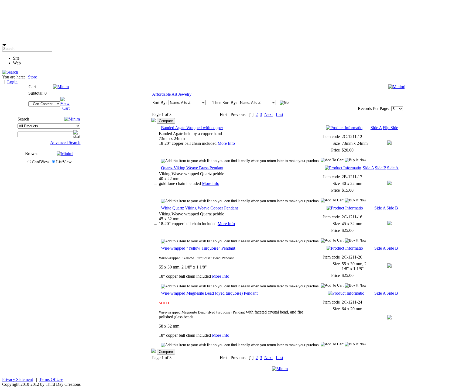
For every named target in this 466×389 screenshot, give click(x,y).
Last (279, 114)
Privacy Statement (17, 379)
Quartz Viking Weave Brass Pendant (192, 168)
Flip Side (390, 127)
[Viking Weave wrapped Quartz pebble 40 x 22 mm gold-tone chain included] (389, 183)
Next (268, 114)
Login (12, 82)
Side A (376, 127)
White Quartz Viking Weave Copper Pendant (199, 208)
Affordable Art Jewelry (171, 94)
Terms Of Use (51, 379)
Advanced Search (65, 142)
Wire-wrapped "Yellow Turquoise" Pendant (198, 248)
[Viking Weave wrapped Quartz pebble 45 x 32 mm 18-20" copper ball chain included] (389, 223)
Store (32, 77)
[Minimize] (61, 86)
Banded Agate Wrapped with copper (192, 127)
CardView (40, 162)
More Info (226, 143)
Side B (380, 168)
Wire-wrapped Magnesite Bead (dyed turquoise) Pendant (209, 293)
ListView (64, 162)
